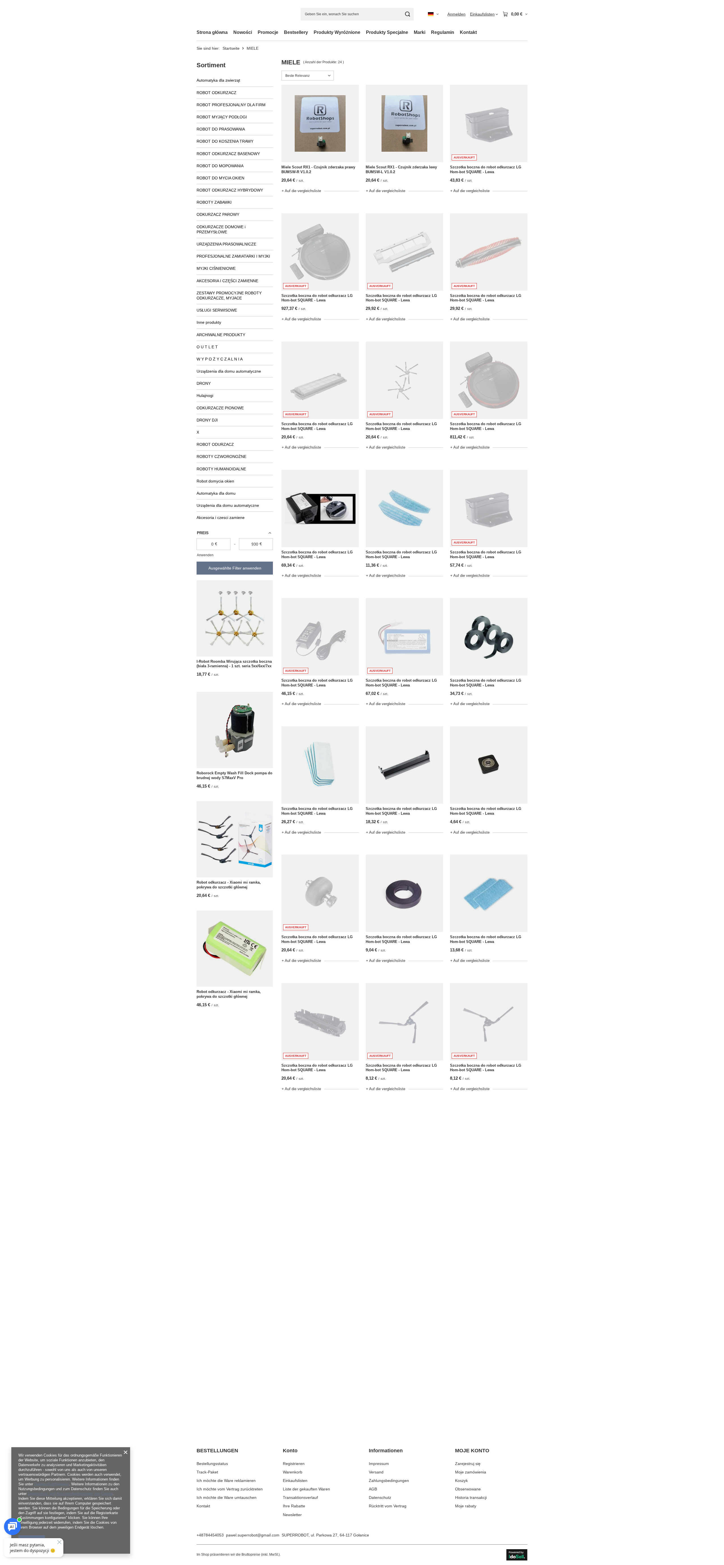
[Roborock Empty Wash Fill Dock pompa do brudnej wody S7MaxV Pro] (235, 730)
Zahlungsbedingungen (389, 1480)
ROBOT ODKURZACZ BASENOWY (228, 153)
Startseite (231, 48)
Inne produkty (209, 322)
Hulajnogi (205, 395)
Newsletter (292, 1514)
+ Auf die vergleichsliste (301, 191)
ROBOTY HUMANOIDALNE (221, 469)
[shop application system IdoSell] (516, 1554)
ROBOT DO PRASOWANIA (221, 129)
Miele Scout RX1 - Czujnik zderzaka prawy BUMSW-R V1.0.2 (318, 169)
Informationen (386, 1450)
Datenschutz (380, 1497)
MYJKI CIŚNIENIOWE (216, 268)
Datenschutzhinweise (51, 1484)
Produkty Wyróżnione (337, 32)
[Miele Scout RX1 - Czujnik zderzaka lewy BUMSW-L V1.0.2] (404, 123)
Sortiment (211, 65)
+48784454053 (210, 1535)
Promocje (268, 32)
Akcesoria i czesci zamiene (221, 517)
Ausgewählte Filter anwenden (234, 568)
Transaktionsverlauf (300, 1497)
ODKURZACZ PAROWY (218, 214)
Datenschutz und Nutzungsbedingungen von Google (70, 1494)
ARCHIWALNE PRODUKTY (221, 334)
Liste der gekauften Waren (306, 1489)
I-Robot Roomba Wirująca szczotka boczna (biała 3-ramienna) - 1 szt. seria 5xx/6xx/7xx (234, 663)
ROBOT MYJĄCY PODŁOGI (222, 117)
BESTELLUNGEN (217, 1450)
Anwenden (205, 555)
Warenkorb (292, 1472)
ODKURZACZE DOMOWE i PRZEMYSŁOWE (221, 229)
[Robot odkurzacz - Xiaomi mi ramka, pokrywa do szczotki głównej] (235, 839)
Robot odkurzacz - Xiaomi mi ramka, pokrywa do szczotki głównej (229, 884)
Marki (419, 32)
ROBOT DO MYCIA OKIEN (220, 178)
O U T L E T (207, 347)
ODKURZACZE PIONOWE (220, 408)
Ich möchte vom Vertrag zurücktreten (230, 1489)
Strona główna (212, 32)
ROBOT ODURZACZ (215, 444)
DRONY (204, 383)
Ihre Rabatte (294, 1506)
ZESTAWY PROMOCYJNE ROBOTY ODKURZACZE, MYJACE (229, 295)
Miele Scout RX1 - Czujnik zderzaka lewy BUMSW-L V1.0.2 (401, 169)
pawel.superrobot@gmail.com (252, 1535)
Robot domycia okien (215, 481)
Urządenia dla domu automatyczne (228, 505)
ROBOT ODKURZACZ (216, 92)
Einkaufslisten (295, 1480)
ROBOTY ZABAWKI (214, 202)
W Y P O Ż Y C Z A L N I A (220, 359)
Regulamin (442, 32)
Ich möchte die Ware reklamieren (226, 1480)
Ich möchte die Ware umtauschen (227, 1497)
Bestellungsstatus (212, 1463)
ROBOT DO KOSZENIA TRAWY (225, 141)
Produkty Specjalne (387, 32)
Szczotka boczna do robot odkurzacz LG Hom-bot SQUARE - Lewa (485, 169)
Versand (376, 1472)
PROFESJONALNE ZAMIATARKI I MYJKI (233, 256)
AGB (373, 1489)
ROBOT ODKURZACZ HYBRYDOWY (230, 190)
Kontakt (468, 32)
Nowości (242, 32)
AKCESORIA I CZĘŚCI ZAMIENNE (227, 281)
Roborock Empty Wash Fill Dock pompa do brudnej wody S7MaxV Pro (234, 775)
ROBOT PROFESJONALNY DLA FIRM (231, 105)
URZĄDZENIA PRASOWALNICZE (226, 244)
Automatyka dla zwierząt (218, 80)
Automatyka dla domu (216, 493)
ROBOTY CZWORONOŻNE (221, 456)
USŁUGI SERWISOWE (217, 310)
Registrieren (294, 1463)
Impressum (379, 1463)
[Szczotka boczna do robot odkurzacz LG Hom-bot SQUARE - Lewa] (320, 508)
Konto (290, 1450)
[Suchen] (407, 14)
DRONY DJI (207, 420)
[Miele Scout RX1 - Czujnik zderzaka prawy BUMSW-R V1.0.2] (320, 123)
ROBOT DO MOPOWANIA (220, 166)
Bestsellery (296, 32)
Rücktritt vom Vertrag (387, 1506)
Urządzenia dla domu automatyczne (229, 371)
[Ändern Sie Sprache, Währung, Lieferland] (433, 14)
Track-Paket (207, 1472)
